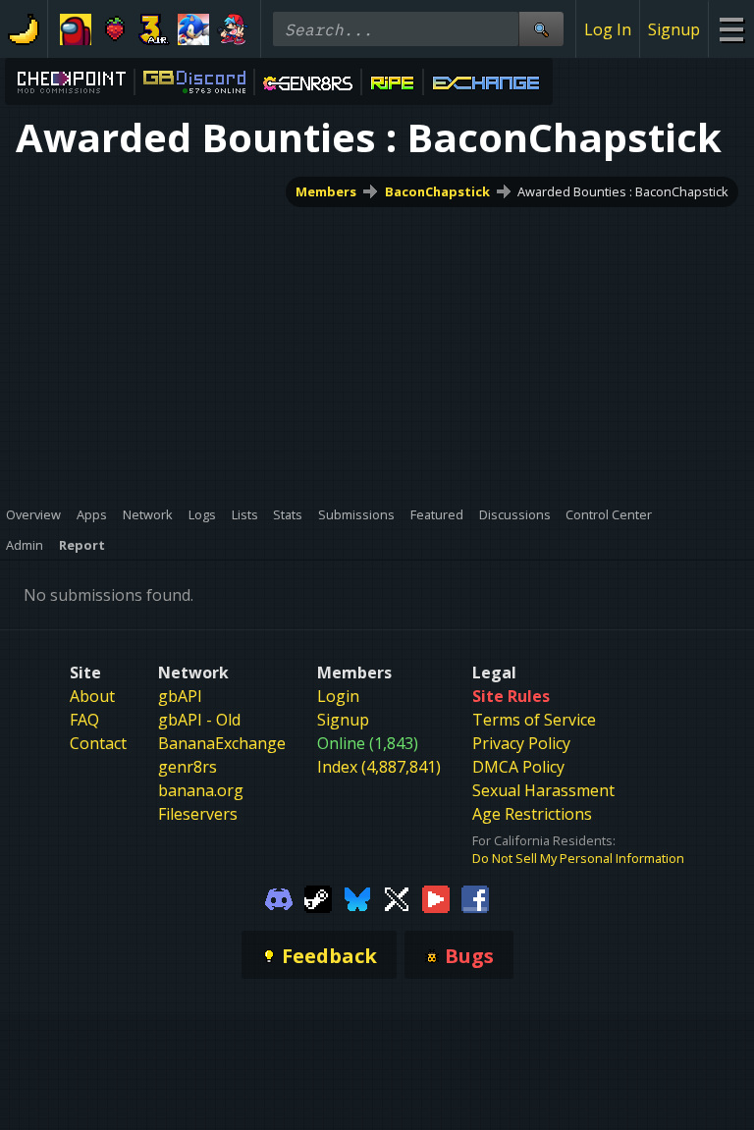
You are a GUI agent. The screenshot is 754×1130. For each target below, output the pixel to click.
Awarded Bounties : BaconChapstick (622, 191)
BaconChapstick (437, 191)
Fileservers (198, 814)
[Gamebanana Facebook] (475, 897)
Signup (674, 29)
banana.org (200, 790)
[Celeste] (115, 29)
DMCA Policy (518, 767)
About (92, 696)
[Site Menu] (731, 29)
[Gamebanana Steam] (318, 897)
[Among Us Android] (75, 29)
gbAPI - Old (199, 719)
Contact (98, 743)
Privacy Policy (521, 743)
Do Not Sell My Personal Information (578, 858)
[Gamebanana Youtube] (436, 897)
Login (338, 696)
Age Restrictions (532, 814)
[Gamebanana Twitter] (396, 897)
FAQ (84, 719)
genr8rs (187, 767)
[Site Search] (541, 29)
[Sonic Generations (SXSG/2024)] (193, 29)
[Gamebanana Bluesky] (357, 897)
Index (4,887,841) (379, 767)
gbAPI (180, 696)
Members (326, 191)
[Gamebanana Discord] (279, 897)
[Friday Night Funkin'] (232, 29)
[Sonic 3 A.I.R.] (154, 29)
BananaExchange (222, 743)
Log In (607, 29)
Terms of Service (534, 719)
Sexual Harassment (543, 790)
